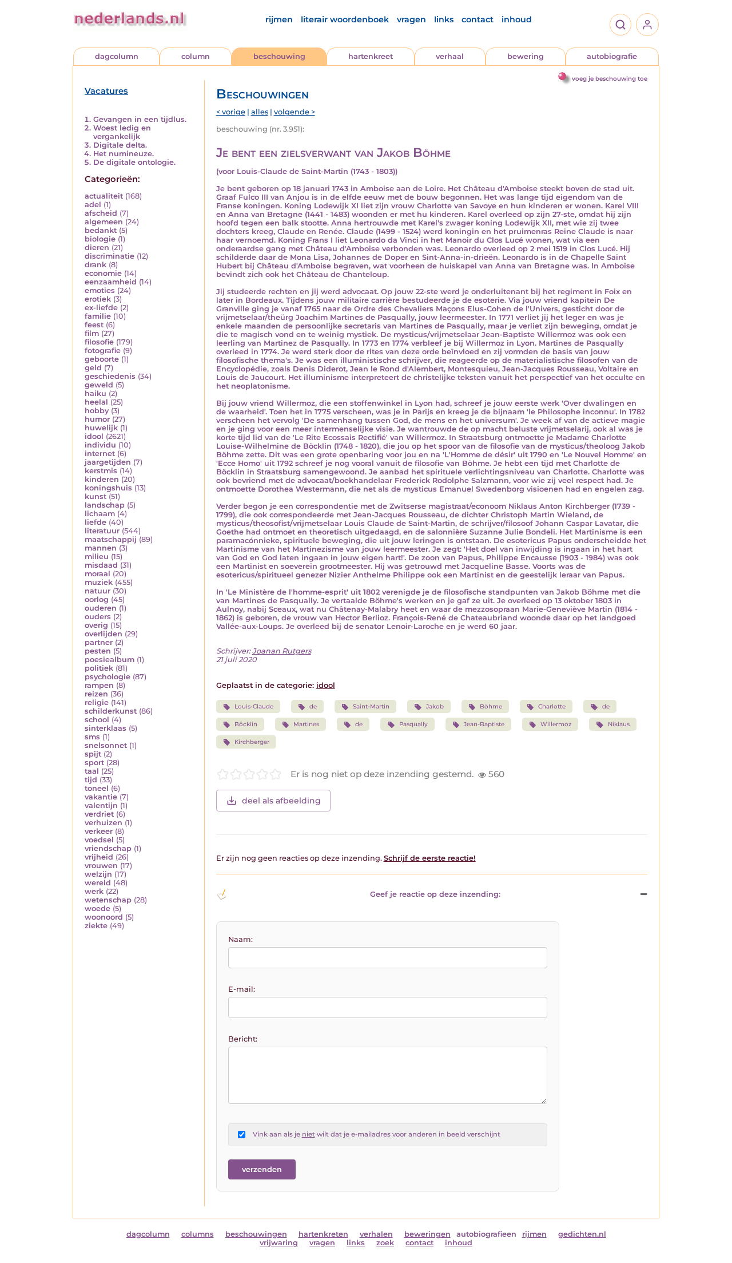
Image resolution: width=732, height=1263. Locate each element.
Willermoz (555, 724)
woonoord (104, 917)
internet (100, 453)
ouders (98, 616)
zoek (385, 1242)
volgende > (294, 112)
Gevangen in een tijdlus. (139, 119)
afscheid (101, 213)
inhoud (517, 19)
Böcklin (245, 724)
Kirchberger (251, 742)
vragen (411, 19)
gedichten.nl (582, 1234)
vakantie (101, 797)
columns (197, 1234)
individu (100, 445)
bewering (525, 56)
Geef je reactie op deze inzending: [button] (435, 894)
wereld (98, 882)
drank (95, 264)
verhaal (450, 56)
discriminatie (109, 256)
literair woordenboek (345, 19)
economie (103, 273)
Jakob (435, 706)
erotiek (98, 299)
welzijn (98, 874)
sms (92, 737)
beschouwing (279, 56)
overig (96, 625)
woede (97, 908)
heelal (96, 402)
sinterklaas (105, 728)
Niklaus (619, 724)
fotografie (103, 350)
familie (98, 316)
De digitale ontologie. (134, 162)
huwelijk (101, 427)
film (92, 333)
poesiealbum (109, 659)
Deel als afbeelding (281, 800)
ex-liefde (101, 307)
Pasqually (413, 724)
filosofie (99, 342)
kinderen (102, 479)
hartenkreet (370, 56)
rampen (99, 685)
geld (93, 367)
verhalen (376, 1234)
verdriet (99, 814)
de (313, 706)
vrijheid (99, 857)
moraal (97, 573)
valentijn (101, 805)
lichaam (100, 513)
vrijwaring (279, 1242)
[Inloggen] (647, 24)
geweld (99, 385)
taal (92, 771)
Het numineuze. (123, 153)
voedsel (99, 840)
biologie (100, 239)
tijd (91, 779)
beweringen (427, 1234)
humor (97, 419)
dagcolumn (116, 56)
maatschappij (111, 539)
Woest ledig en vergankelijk (122, 132)
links (443, 19)
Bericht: (242, 1039)
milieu (97, 556)
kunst (95, 496)
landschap (105, 505)
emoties (100, 290)
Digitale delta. (120, 145)
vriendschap (108, 848)
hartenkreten (323, 1234)
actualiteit (104, 196)
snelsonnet (106, 745)
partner (99, 642)
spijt (93, 754)
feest (94, 324)
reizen (96, 694)
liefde (95, 522)
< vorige (230, 112)
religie (97, 702)
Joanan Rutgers (281, 651)
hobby (97, 410)
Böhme (491, 706)
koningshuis (108, 488)
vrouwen (101, 865)
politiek (99, 668)
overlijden (103, 633)
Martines (306, 724)
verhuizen (103, 822)
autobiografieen (486, 1234)
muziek (99, 582)
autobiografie (612, 56)
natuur (97, 591)
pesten (98, 651)
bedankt (101, 230)
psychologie (107, 676)
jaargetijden (108, 462)
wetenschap (108, 900)
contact (478, 19)
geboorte (102, 359)
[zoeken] (620, 24)
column (195, 56)
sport (94, 762)
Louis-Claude (253, 706)
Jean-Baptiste (484, 724)
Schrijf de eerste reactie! (430, 858)
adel (93, 204)
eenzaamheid (111, 282)
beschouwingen (256, 1234)
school (97, 719)
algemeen (104, 221)
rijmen (279, 19)
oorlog (97, 599)
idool (94, 436)
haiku (95, 393)
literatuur (102, 530)
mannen (101, 548)
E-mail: (241, 989)
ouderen (101, 608)
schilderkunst (111, 711)
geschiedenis (110, 376)
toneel (97, 788)
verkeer (99, 831)
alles (259, 112)
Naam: (240, 939)
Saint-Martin (371, 706)
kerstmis (101, 470)
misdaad (101, 565)
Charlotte (552, 706)
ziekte (96, 925)
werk (94, 891)
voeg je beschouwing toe (609, 78)
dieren (97, 247)
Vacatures (106, 91)
